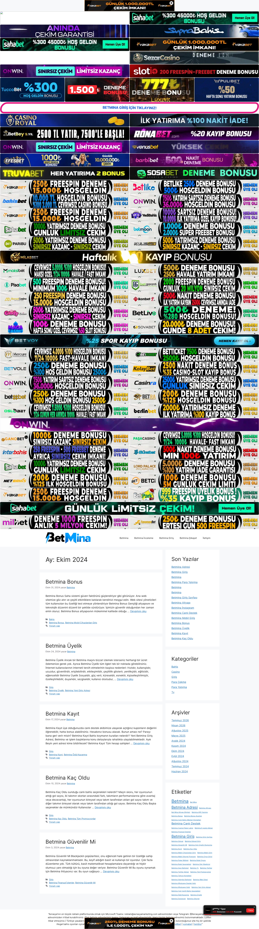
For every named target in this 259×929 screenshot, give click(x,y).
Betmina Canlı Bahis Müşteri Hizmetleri (186, 820)
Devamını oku (138, 611)
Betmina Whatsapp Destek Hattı (183, 883)
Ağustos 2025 (179, 730)
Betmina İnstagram (182, 607)
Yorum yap (54, 625)
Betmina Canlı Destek (184, 612)
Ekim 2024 (177, 751)
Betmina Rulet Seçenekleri (181, 864)
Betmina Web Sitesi (200, 880)
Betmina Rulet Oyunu (198, 860)
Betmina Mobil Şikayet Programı (183, 857)
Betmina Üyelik (64, 646)
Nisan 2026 (178, 725)
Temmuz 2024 (180, 766)
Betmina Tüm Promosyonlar (82, 818)
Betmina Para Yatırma (184, 582)
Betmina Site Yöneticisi (201, 864)
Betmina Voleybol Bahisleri (181, 880)
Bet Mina (193, 802)
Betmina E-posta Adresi (204, 828)
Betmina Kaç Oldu (68, 777)
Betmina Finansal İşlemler (61, 882)
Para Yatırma (179, 687)
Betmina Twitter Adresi (180, 872)
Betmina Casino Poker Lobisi (182, 828)
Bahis (52, 619)
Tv (172, 692)
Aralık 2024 (178, 740)
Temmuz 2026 (180, 720)
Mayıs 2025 (178, 735)
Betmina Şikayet (188, 538)
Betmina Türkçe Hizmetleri (181, 876)
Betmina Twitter (206, 868)
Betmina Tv (194, 868)
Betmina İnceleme (143, 538)
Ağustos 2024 (179, 761)
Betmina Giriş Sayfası (184, 597)
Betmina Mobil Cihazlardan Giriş (81, 622)
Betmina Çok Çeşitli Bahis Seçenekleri (185, 891)
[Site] (64, 187)
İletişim (206, 538)
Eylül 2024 (177, 756)
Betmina (124, 538)
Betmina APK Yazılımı (200, 812)
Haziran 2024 (179, 771)
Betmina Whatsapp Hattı (180, 887)
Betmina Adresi (180, 566)
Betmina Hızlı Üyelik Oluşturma (200, 845)
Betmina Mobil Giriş (183, 618)
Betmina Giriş (166, 538)
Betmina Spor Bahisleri (180, 868)
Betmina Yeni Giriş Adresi (77, 690)
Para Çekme (178, 682)
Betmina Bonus (64, 582)
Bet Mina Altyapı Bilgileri (180, 812)
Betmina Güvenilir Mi (71, 842)
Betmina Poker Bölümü (179, 860)
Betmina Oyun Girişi (204, 857)
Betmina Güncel (177, 841)
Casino (175, 671)
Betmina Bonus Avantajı (193, 816)
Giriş (51, 687)
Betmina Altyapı (180, 602)
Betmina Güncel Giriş (193, 841)
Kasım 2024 (178, 745)
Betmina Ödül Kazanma (75, 754)
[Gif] (129, 257)
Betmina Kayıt (62, 713)
